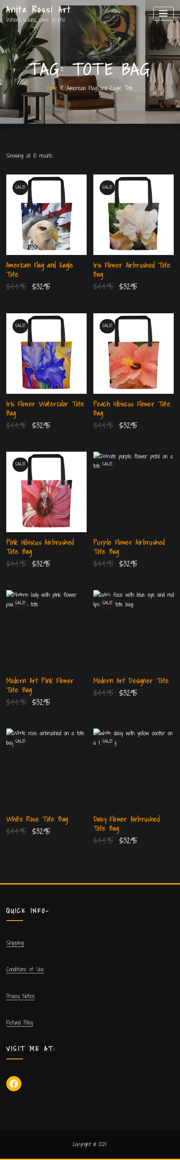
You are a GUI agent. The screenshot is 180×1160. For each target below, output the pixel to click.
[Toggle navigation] (163, 14)
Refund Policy (19, 1022)
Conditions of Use (25, 969)
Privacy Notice (20, 996)
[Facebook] (13, 1083)
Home (52, 88)
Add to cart (94, 287)
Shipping (15, 943)
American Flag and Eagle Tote (100, 88)
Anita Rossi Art (39, 9)
